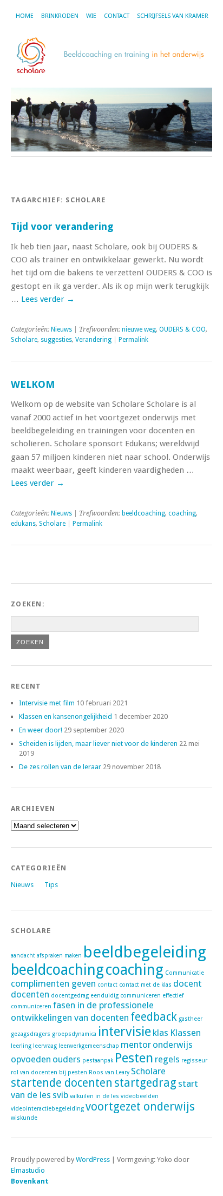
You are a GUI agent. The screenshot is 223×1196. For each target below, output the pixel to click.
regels (167, 1059)
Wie (91, 15)
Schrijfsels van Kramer (172, 15)
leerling (21, 1045)
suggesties (56, 339)
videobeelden (140, 1096)
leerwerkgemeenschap (88, 1045)
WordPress (93, 1159)
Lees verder (48, 299)
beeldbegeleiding (144, 952)
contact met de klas (145, 984)
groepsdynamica (74, 1034)
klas (160, 1032)
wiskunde (24, 1117)
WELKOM (33, 384)
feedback (153, 1016)
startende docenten (62, 1082)
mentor (136, 1044)
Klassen (185, 1032)
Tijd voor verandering (62, 226)
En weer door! (40, 730)
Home (25, 15)
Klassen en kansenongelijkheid (65, 716)
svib (60, 1094)
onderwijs (173, 1044)
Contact (116, 15)
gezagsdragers (30, 1034)
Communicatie (184, 972)
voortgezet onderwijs (140, 1106)
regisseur (194, 1060)
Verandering (93, 339)
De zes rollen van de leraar (60, 767)
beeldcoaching (143, 513)
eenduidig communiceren (125, 995)
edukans (23, 523)
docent (187, 983)
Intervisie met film (47, 703)
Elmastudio (28, 1170)
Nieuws (61, 329)
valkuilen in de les (94, 1096)
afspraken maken (59, 955)
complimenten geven (53, 983)
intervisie (124, 1031)
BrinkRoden (59, 15)
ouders (67, 1059)
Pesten (134, 1058)
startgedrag (145, 1082)
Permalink (133, 339)
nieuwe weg (139, 329)
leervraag (45, 1045)
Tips (51, 885)
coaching (182, 513)
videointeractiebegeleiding (47, 1108)
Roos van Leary (109, 1072)
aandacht (23, 955)
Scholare (24, 339)
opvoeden (31, 1059)
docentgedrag (70, 995)
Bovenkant (30, 1181)
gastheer (190, 1018)
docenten (30, 994)
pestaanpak (97, 1060)
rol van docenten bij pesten (49, 1072)
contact (107, 984)
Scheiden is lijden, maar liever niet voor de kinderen (98, 743)
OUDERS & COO (182, 329)
